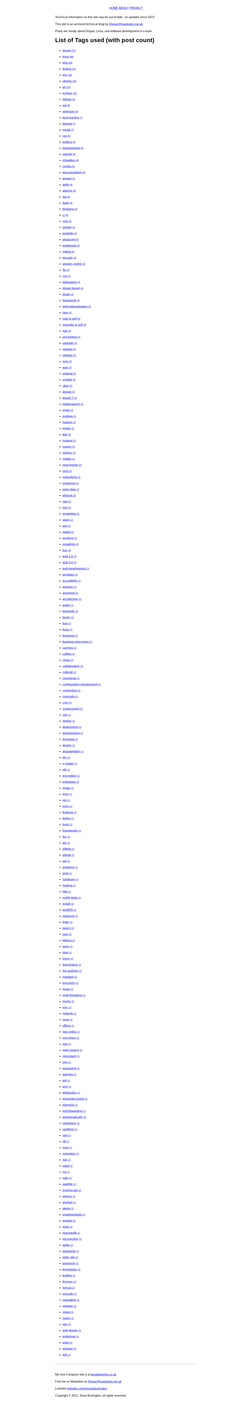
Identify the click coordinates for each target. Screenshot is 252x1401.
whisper (69, 1348)
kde (67, 434)
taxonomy (71, 1263)
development (73, 733)
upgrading (71, 1299)
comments (71, 678)
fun (66, 836)
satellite (69, 1184)
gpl (66, 861)
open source (72, 1050)
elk (66, 769)
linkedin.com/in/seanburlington (87, 1388)
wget (67, 1342)
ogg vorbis (71, 1031)
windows (70, 574)
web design (72, 1330)
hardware (70, 879)
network (69, 1013)
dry (66, 757)
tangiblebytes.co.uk (103, 1374)
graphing (70, 867)
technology (71, 1269)
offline (68, 1025)
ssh (67, 525)
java (67, 312)
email (68, 410)
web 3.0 (69, 562)
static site (70, 1257)
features (70, 812)
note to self (71, 318)
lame (68, 946)
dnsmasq (70, 739)
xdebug (69, 355)
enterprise (71, 781)
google (69, 227)
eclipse (70, 93)
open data (71, 489)
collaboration (73, 666)
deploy (69, 720)
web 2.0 (69, 556)
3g (66, 269)
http (67, 891)
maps (68, 989)
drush (68, 294)
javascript (71, 239)
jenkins (69, 141)
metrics (69, 452)
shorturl (69, 1202)
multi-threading (74, 995)
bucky (68, 617)
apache (69, 190)
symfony (70, 538)
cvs (66, 276)
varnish (69, 154)
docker (69, 745)
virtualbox (71, 160)
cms (67, 221)
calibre (69, 653)
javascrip (70, 916)
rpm (67, 330)
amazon (70, 586)
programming (73, 148)
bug (67, 623)
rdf (66, 1141)
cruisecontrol (73, 708)
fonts (67, 824)
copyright (70, 696)
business (70, 635)
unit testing (71, 337)
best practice (73, 117)
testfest (69, 1275)
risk (67, 1159)
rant (67, 1135)
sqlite (68, 1245)
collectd (69, 672)
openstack (71, 1056)
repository (71, 1153)
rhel (67, 507)
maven (69, 446)
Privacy (136, 8)
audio (68, 605)
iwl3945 (69, 909)
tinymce (69, 1281)
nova (68, 1019)
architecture (72, 599)
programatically (74, 1117)
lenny (68, 958)
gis (66, 842)
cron (67, 702)
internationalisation (77, 306)
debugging (71, 282)
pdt (66, 1080)
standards (71, 1251)
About (124, 8)
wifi (66, 1354)
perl (67, 1086)
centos (69, 166)
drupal (69, 50)
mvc (67, 1007)
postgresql (71, 245)
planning (70, 1104)
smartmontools (74, 1214)
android (69, 373)
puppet (69, 178)
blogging (70, 209)
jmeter (68, 428)
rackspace (71, 1123)
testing (69, 68)
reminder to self (74, 324)
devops (69, 123)
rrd (66, 1171)
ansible (69, 379)
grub (67, 873)
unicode (70, 1293)
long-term (70, 983)
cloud (68, 660)
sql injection (72, 1239)
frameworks (72, 830)
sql (66, 105)
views (68, 1312)
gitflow (69, 848)
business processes (77, 641)
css (66, 135)
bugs (68, 629)
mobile (69, 458)
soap (68, 1226)
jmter (68, 922)
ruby (67, 1178)
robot (68, 1165)
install (68, 903)
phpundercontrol (75, 1098)
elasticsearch (73, 404)
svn (67, 74)
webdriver (71, 1336)
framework (71, 300)
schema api (72, 1190)
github (68, 855)
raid (67, 501)
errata (68, 788)
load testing (72, 964)
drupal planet (73, 288)
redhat (68, 251)
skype (68, 1208)
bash (68, 202)
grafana (69, 416)
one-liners (71, 1037)
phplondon (71, 1092)
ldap (67, 952)
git (66, 87)
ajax (67, 367)
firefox (68, 818)
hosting (69, 885)
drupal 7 (70, 397)
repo (67, 1147)
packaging (71, 1068)
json (67, 934)
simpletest (71, 513)
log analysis (72, 970)
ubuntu (69, 81)
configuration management (82, 684)
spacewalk (71, 1232)
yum (67, 361)
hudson (69, 422)
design (69, 391)
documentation (74, 172)
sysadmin (71, 544)
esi (66, 800)
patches (69, 1074)
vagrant (69, 349)
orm (67, 1062)
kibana (69, 940)
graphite (70, 233)
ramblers (70, 1129)
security (69, 257)
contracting (71, 690)
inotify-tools (72, 897)
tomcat (69, 1287)
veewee (69, 1306)
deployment (72, 727)
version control (74, 263)
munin (68, 1001)
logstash (70, 976)
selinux (69, 1196)
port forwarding (74, 1111)
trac (67, 550)
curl (67, 714)
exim (67, 806)
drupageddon (73, 751)
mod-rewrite (72, 465)
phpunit (69, 495)
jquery (68, 928)
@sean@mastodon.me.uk (126, 24)
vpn (67, 1324)
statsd (68, 532)
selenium (70, 111)
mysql (68, 129)
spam (68, 519)
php (67, 62)
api (66, 196)
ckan (67, 385)
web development (76, 568)
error (67, 794)
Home (113, 8)
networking (71, 477)
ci (65, 215)
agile (68, 184)
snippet (69, 1220)
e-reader (70, 763)
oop (67, 1043)
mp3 (67, 471)
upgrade (70, 343)
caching (69, 647)
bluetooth (70, 611)
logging (69, 440)
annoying (70, 592)
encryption (71, 775)
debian (69, 99)
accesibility (72, 580)
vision (68, 1318)
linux (68, 56)
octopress (71, 483)
